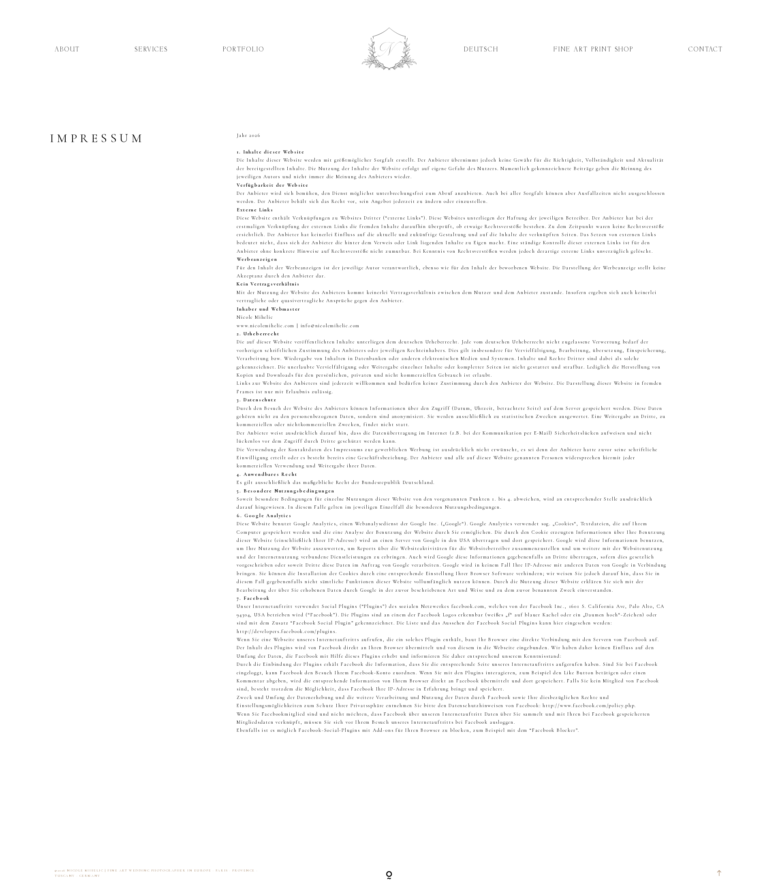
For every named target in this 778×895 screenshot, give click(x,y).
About (67, 50)
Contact (705, 50)
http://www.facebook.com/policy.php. (589, 705)
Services (151, 50)
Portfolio (244, 50)
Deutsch (481, 50)
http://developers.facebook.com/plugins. (287, 631)
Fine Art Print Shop (594, 50)
